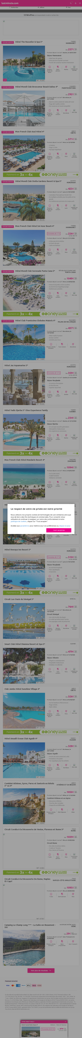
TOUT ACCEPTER (59, 530)
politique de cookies (18, 521)
